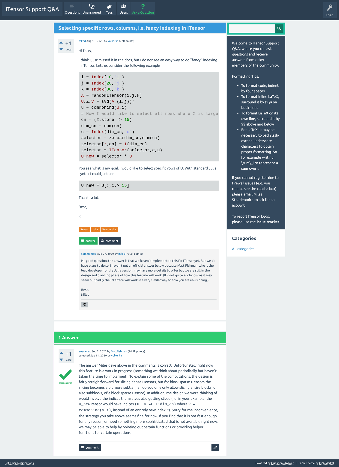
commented (88, 253)
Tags (109, 12)
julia (95, 229)
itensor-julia (109, 229)
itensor (84, 229)
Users (124, 12)
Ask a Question (143, 12)
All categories (243, 249)
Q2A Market (326, 462)
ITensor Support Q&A (32, 9)
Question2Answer (282, 462)
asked (82, 40)
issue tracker (268, 222)
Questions (72, 12)
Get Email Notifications (19, 463)
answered (85, 351)
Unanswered (92, 12)
